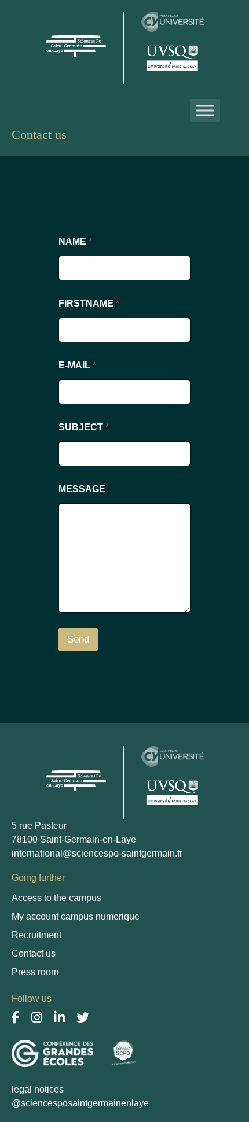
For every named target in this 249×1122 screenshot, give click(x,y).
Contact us (34, 953)
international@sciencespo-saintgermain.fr (97, 853)
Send (78, 639)
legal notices (38, 1089)
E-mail (77, 365)
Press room (35, 972)
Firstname (88, 303)
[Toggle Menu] (205, 110)
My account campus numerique (76, 916)
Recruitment (36, 935)
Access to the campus (56, 898)
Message (81, 489)
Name (75, 241)
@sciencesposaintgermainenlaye (80, 1103)
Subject (83, 427)
